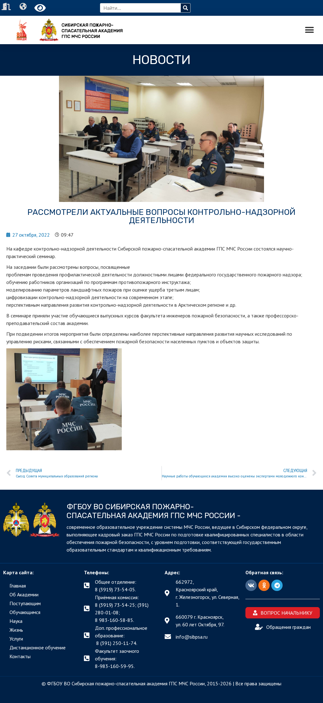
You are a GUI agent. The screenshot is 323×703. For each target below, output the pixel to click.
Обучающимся (24, 612)
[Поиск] (185, 7)
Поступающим (25, 603)
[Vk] (251, 585)
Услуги (16, 638)
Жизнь (16, 630)
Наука (15, 621)
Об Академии (23, 594)
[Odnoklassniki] (264, 585)
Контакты (20, 656)
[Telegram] (277, 585)
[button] (309, 30)
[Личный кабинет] (7, 6)
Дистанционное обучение (37, 647)
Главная (17, 585)
